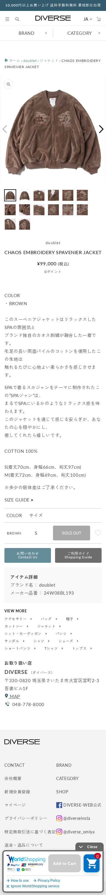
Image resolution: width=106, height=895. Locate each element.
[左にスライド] (4, 129)
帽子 (70, 619)
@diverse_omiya (79, 831)
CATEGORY (79, 33)
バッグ (47, 619)
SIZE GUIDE (19, 499)
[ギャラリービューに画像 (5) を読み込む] (68, 195)
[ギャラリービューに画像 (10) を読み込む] (53, 209)
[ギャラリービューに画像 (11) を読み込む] (68, 209)
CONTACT (14, 765)
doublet (30, 60)
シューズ (66, 641)
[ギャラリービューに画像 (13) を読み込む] (10, 224)
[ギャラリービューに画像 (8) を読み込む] (24, 209)
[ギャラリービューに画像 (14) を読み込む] (24, 224)
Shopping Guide (78, 555)
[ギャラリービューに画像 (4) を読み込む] (53, 195)
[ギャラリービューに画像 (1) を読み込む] (10, 195)
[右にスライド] (101, 129)
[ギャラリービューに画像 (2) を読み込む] (24, 195)
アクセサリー (16, 619)
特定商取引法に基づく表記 (30, 831)
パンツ (62, 634)
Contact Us (27, 555)
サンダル (12, 641)
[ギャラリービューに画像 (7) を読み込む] (10, 209)
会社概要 (12, 778)
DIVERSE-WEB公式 (82, 804)
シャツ (39, 641)
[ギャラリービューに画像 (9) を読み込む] (39, 209)
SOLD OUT (71, 533)
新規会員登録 (17, 791)
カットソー (14, 626)
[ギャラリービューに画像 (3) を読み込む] (39, 195)
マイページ (15, 804)
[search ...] (20, 19)
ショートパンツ (18, 648)
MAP (14, 696)
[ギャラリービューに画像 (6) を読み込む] (82, 195)
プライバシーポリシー (25, 818)
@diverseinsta (76, 818)
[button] (7, 19)
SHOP (62, 791)
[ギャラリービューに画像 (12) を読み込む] (82, 209)
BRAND (26, 33)
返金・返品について (23, 845)
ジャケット (49, 60)
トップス (80, 648)
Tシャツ (51, 648)
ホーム (14, 60)
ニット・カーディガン (23, 634)
